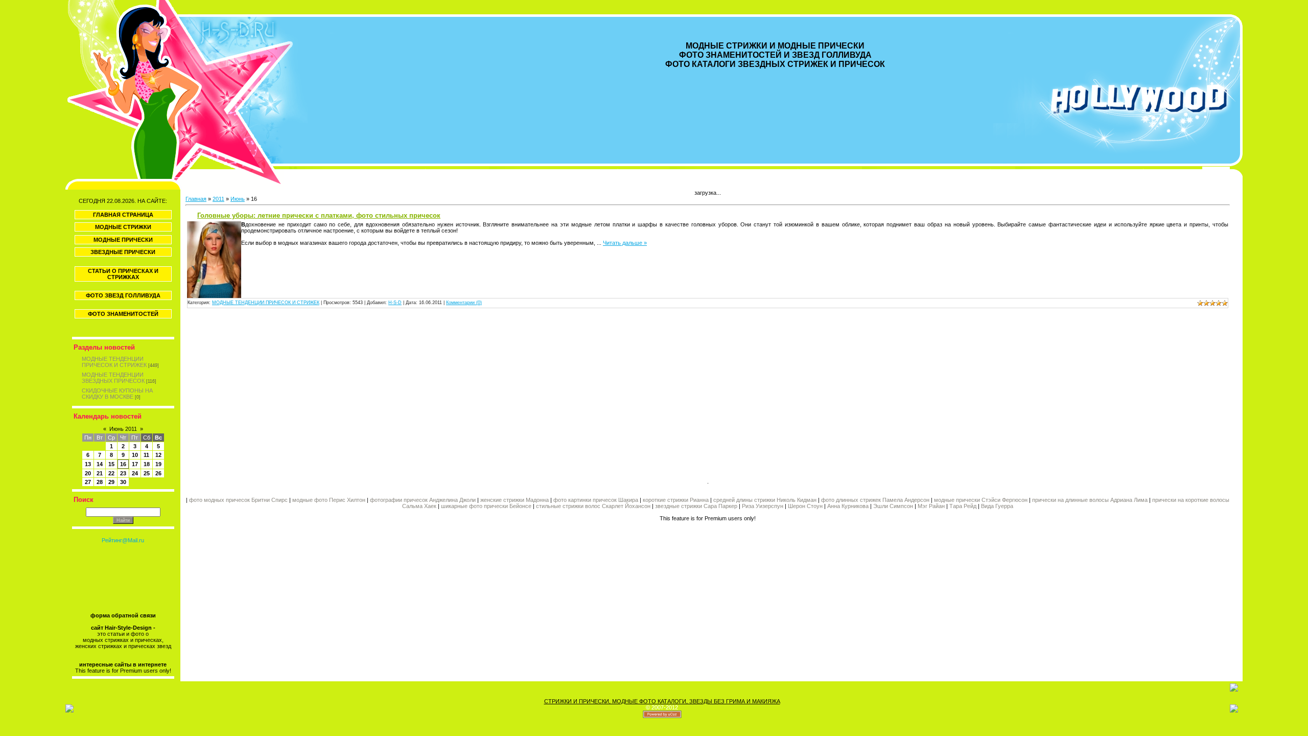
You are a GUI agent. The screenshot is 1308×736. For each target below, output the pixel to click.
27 (88, 482)
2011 (218, 199)
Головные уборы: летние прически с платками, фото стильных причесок (318, 215)
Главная (195, 199)
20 (88, 473)
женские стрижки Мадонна (514, 500)
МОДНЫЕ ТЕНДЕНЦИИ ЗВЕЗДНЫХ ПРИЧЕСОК (113, 378)
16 (123, 464)
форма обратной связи (123, 615)
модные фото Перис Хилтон (329, 500)
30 (123, 482)
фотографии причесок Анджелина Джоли (423, 500)
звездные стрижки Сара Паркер (696, 506)
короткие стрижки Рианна (676, 500)
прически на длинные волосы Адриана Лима (1090, 500)
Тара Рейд (962, 506)
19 (158, 464)
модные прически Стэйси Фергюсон (980, 500)
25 (147, 473)
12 (158, 455)
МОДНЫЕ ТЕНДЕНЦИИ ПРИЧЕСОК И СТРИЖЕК (114, 362)
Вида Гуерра (997, 506)
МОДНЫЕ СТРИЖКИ (123, 227)
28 (100, 482)
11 (146, 455)
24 (135, 473)
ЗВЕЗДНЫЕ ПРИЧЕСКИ (122, 252)
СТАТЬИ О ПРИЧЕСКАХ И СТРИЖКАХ (123, 274)
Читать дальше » (625, 243)
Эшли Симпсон (893, 506)
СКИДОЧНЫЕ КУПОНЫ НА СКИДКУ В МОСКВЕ (117, 393)
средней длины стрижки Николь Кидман (764, 500)
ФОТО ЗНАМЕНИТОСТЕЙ (123, 314)
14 (100, 464)
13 (88, 464)
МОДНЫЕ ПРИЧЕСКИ (123, 240)
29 (111, 482)
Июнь (237, 199)
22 (111, 473)
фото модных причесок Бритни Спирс (239, 500)
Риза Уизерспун (762, 506)
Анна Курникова (848, 506)
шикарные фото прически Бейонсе (486, 506)
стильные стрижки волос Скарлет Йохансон (593, 506)
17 (135, 464)
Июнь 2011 (123, 429)
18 (147, 464)
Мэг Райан (931, 506)
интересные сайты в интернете (123, 664)
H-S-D (395, 302)
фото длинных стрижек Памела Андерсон (875, 500)
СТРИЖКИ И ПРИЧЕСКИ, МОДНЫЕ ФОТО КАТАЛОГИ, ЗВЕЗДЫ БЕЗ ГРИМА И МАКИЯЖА (662, 701)
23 (123, 473)
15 (111, 464)
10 (135, 455)
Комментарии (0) (464, 302)
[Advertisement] (446, 394)
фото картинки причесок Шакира (595, 500)
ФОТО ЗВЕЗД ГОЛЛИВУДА (123, 295)
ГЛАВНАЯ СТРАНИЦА (123, 215)
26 (158, 473)
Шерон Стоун (805, 506)
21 (100, 473)
